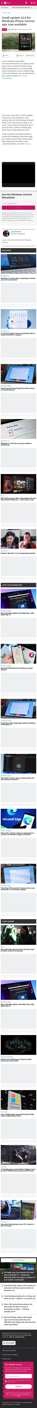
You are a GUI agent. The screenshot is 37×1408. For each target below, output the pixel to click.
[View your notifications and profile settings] (26, 3)
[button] (34, 3)
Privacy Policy (25, 1393)
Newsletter (31, 55)
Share (6, 55)
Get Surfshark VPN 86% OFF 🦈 (22, 7)
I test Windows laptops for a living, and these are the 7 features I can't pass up (20, 1297)
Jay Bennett (13, 29)
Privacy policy (6, 1359)
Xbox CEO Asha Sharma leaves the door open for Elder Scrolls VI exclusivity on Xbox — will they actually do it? (18, 1308)
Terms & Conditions (17, 1395)
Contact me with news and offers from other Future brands (18, 1381)
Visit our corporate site (16, 1337)
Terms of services (25, 213)
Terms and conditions (9, 1350)
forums (27, 144)
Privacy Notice (27, 215)
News (4, 29)
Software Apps (6, 12)
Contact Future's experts (10, 1355)
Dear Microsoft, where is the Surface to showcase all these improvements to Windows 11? (20, 1288)
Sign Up (18, 1387)
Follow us (21, 55)
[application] (18, 173)
